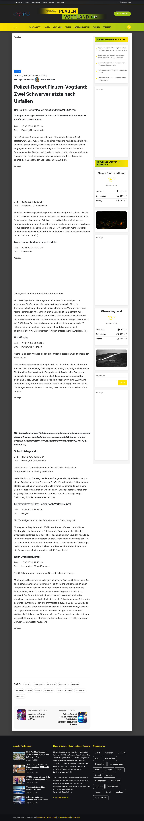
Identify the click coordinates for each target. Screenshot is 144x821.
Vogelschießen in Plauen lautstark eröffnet (36, 717)
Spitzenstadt (48, 690)
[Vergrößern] (124, 214)
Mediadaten (60, 2)
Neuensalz (75, 684)
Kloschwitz (63, 684)
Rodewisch (115, 781)
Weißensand (20, 696)
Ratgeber (107, 27)
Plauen (47, 27)
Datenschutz (36, 2)
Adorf (97, 753)
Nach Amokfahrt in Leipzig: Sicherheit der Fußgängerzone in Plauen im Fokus (112, 49)
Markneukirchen (116, 764)
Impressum (18, 2)
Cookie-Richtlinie (48, 2)
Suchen (101, 375)
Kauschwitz (51, 684)
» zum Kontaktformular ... (61, 798)
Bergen (27, 684)
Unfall (59, 690)
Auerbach (109, 753)
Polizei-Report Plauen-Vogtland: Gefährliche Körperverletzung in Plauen (67, 719)
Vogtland (57, 27)
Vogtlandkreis (80, 690)
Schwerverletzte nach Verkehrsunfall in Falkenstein (112, 79)
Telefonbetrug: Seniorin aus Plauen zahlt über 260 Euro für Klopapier (111, 56)
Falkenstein (110, 758)
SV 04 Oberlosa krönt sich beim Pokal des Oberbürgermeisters (112, 64)
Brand (97, 758)
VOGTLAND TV (122, 14)
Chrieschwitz (38, 684)
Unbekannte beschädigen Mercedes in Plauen (112, 71)
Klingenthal (99, 764)
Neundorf (19, 690)
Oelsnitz (108, 770)
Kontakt (27, 2)
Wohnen (96, 27)
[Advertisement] (52, 53)
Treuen (98, 792)
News (97, 770)
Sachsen (99, 786)
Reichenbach (100, 781)
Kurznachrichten (81, 27)
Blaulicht (121, 753)
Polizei (68, 27)
